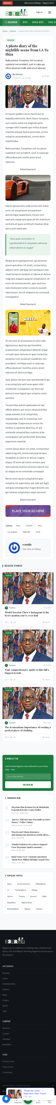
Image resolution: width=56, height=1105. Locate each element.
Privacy (5, 1091)
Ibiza (40, 525)
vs (8, 890)
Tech (4, 1011)
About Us (6, 1028)
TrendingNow (20, 890)
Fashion (13, 31)
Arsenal (33, 896)
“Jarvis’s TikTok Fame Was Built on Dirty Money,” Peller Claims (31, 821)
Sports (10, 896)
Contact (5, 1033)
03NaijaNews (41, 884)
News (25, 22)
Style (38, 532)
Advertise (6, 1039)
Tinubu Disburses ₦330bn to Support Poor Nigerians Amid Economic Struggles (29, 845)
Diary (18, 525)
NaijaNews (11, 902)
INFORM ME (28, 784)
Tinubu (22, 896)
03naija (19, 74)
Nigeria (27, 909)
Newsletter (6, 1044)
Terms (13, 1091)
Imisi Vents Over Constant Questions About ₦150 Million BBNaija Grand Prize (30, 858)
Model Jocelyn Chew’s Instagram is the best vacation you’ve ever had (27, 614)
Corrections (7, 1072)
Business (5, 973)
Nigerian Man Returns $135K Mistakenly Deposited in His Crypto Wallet (30, 808)
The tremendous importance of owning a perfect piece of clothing (28, 729)
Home (4, 31)
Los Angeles (12, 532)
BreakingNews (13, 909)
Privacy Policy (8, 1061)
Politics (5, 1000)
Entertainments (8, 984)
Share (47, 76)
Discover (12, 22)
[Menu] (49, 12)
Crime (4, 978)
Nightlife (26, 532)
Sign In (39, 12)
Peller (44, 896)
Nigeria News (26, 902)
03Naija (34, 890)
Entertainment (23, 884)
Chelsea (39, 909)
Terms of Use (7, 1067)
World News (38, 22)
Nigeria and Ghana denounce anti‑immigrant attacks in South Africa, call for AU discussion (30, 833)
